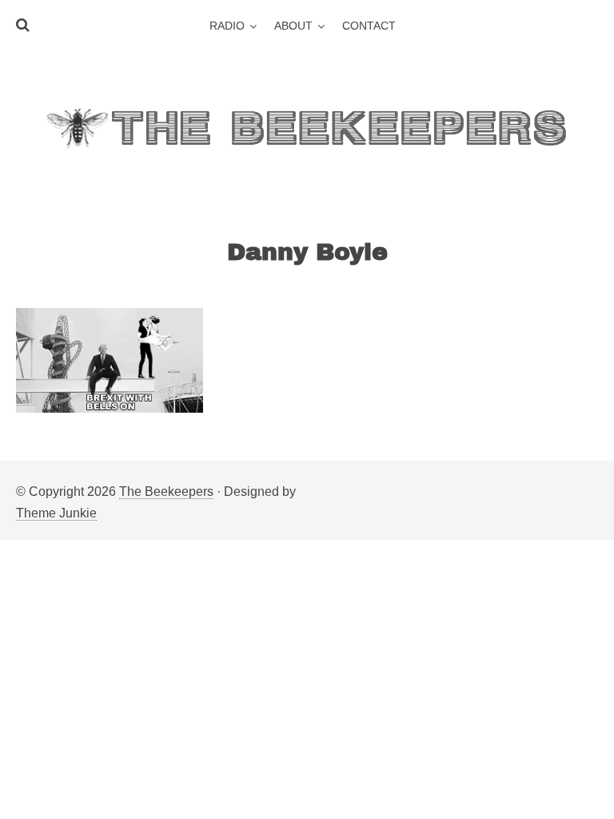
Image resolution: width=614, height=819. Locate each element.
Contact (369, 25)
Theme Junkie (56, 513)
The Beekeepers (166, 491)
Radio (227, 25)
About (293, 25)
